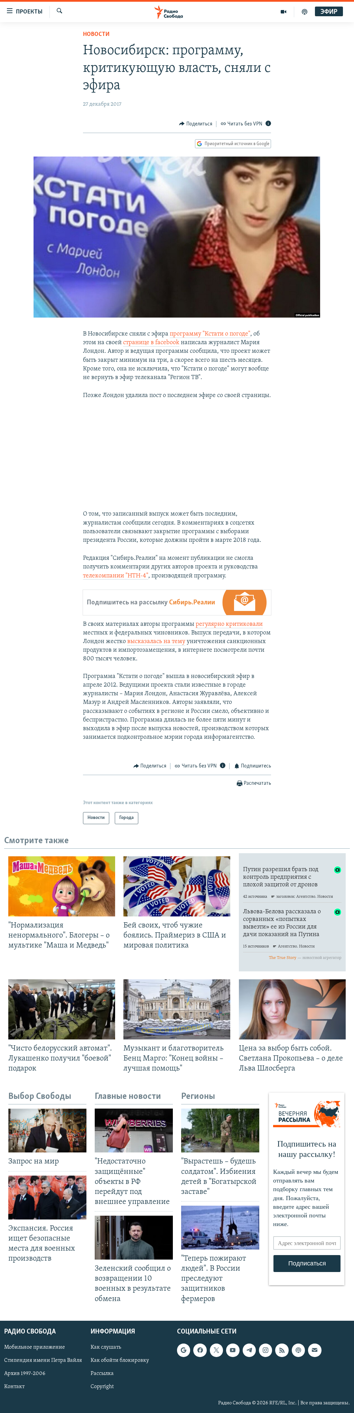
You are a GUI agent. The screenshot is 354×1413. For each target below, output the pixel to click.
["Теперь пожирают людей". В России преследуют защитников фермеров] (220, 1228)
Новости (96, 34)
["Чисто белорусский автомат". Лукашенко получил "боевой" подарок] (61, 1009)
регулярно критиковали (229, 624)
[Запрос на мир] (47, 1130)
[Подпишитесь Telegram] (249, 1350)
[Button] (195, 124)
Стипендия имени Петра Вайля (43, 1360)
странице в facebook (151, 343)
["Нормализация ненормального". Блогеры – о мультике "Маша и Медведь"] (61, 886)
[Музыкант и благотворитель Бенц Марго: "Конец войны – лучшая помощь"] (176, 1009)
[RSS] (281, 1350)
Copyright (102, 1387)
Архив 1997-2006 (24, 1373)
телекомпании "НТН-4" (115, 576)
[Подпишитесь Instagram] (265, 1350)
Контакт (14, 1387)
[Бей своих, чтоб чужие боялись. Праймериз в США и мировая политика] (176, 886)
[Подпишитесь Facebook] (199, 1350)
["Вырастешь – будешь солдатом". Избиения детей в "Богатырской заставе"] (220, 1130)
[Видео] (283, 12)
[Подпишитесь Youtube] (232, 1350)
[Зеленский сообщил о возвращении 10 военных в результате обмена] (134, 1238)
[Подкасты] (298, 1350)
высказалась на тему (156, 642)
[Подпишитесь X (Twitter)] (216, 1350)
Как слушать (106, 1347)
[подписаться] (314, 1350)
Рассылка (102, 1373)
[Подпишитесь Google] (183, 1350)
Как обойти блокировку (120, 1360)
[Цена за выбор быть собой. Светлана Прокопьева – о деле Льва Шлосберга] (292, 1009)
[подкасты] (304, 12)
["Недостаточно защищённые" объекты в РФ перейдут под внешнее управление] (134, 1130)
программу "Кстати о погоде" (210, 334)
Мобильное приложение (34, 1347)
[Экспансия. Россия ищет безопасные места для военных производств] (47, 1197)
